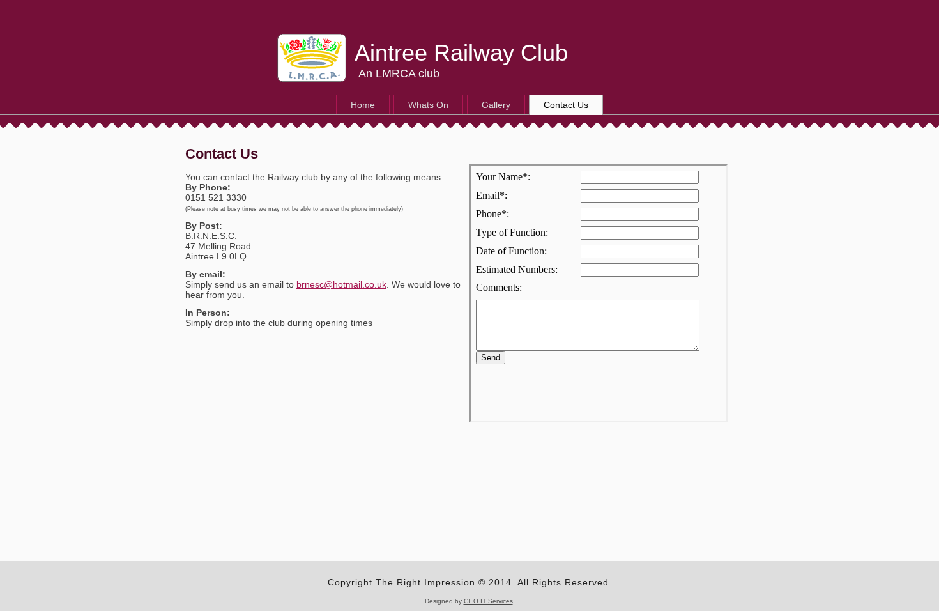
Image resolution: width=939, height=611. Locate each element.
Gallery (496, 105)
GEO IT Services (488, 601)
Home (363, 105)
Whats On (428, 105)
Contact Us (566, 105)
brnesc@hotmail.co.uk (341, 284)
